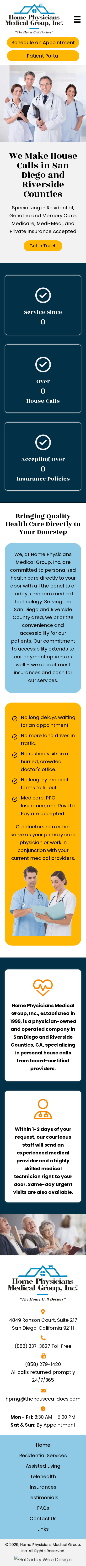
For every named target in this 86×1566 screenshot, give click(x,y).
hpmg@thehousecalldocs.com (43, 1399)
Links (43, 1529)
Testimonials (43, 1497)
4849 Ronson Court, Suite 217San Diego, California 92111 (43, 1324)
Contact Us (43, 1518)
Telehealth (43, 1476)
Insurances (43, 1487)
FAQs (43, 1508)
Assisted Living (43, 1466)
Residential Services (43, 1455)
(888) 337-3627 (32, 1346)
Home (43, 1445)
